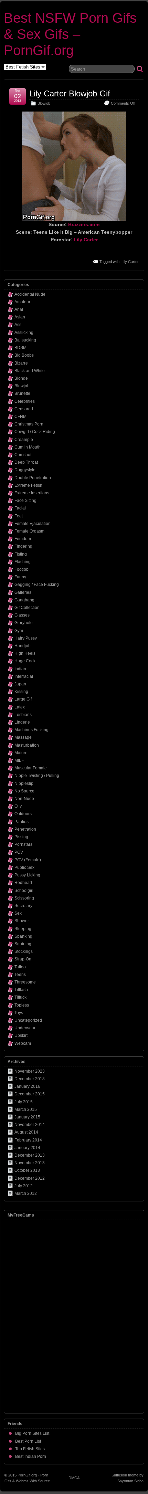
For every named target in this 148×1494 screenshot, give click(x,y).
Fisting (20, 554)
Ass (17, 324)
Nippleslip (23, 783)
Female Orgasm (29, 531)
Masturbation (26, 745)
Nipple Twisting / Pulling (36, 775)
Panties (21, 821)
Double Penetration (32, 477)
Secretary (23, 905)
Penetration (25, 829)
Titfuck (20, 997)
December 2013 (29, 1155)
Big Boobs (24, 355)
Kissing (21, 691)
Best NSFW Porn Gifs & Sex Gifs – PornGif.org (70, 34)
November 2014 (29, 1124)
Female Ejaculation (32, 523)
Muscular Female (30, 768)
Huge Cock (24, 661)
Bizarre (21, 363)
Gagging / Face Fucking (36, 584)
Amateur (22, 301)
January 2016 (27, 1086)
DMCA (74, 1478)
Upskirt (21, 1035)
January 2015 (27, 1117)
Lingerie (22, 722)
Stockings (23, 951)
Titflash (21, 989)
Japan (20, 684)
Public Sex (24, 867)
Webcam (22, 1043)
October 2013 (27, 1170)
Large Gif (23, 699)
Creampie (23, 439)
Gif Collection (27, 607)
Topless (21, 1005)
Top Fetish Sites (30, 1448)
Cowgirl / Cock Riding (34, 431)
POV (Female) (27, 860)
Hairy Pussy (25, 638)
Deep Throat (26, 462)
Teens (20, 974)
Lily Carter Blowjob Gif (69, 93)
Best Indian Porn (30, 1456)
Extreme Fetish (28, 485)
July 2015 (23, 1102)
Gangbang (24, 600)
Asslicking (23, 332)
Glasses (22, 615)
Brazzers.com (83, 224)
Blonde (21, 378)
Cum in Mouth (27, 447)
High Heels (24, 653)
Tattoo (20, 967)
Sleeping (22, 928)
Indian (20, 668)
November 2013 (29, 1162)
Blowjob (44, 103)
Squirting (22, 943)
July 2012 (23, 1185)
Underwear (24, 1027)
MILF (19, 760)
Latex (19, 707)
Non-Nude (24, 798)
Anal (18, 309)
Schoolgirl (23, 890)
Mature (21, 752)
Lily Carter (86, 239)
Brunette (22, 393)
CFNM (20, 416)
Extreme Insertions (31, 493)
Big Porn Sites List (32, 1433)
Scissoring (24, 898)
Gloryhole (23, 622)
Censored (23, 409)
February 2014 (28, 1140)
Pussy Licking (27, 875)
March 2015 (25, 1109)
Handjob (22, 645)
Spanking (23, 936)
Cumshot (22, 454)
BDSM (20, 347)
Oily (18, 806)
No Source (24, 791)
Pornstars (23, 844)
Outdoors (23, 813)
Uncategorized (28, 1020)
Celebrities (24, 401)
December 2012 (29, 1178)
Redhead (23, 882)
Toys (18, 1012)
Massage (23, 737)
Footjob (21, 569)
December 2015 (29, 1094)
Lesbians (23, 714)
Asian (19, 317)
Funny (20, 577)
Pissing (21, 836)
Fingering (23, 546)
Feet (18, 516)
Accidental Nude (29, 294)
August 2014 (26, 1132)
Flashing (22, 561)
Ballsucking (25, 340)
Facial (20, 508)
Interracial (23, 676)
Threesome (25, 982)
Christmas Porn (28, 424)
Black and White (29, 370)
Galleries (22, 592)
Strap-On (22, 959)
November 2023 (29, 1071)
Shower (21, 920)
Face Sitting (25, 500)
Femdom (22, 538)
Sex (18, 913)
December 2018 (29, 1078)
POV (18, 852)
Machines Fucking (31, 729)
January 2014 (27, 1147)
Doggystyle (24, 469)
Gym (18, 630)
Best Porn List (28, 1441)
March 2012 (25, 1193)
